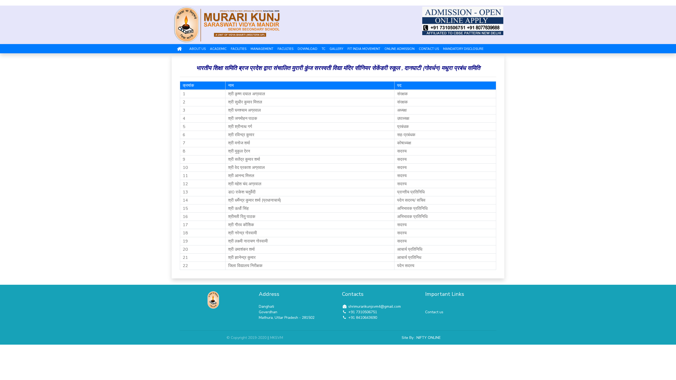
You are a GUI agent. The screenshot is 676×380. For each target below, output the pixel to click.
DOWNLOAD (307, 49)
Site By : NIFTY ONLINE (421, 337)
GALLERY (336, 49)
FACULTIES (285, 49)
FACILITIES (238, 49)
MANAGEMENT (262, 49)
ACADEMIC (218, 49)
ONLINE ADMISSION (399, 49)
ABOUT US (197, 49)
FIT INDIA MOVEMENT (364, 49)
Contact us (434, 312)
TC (323, 49)
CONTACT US (429, 49)
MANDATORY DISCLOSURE (463, 49)
